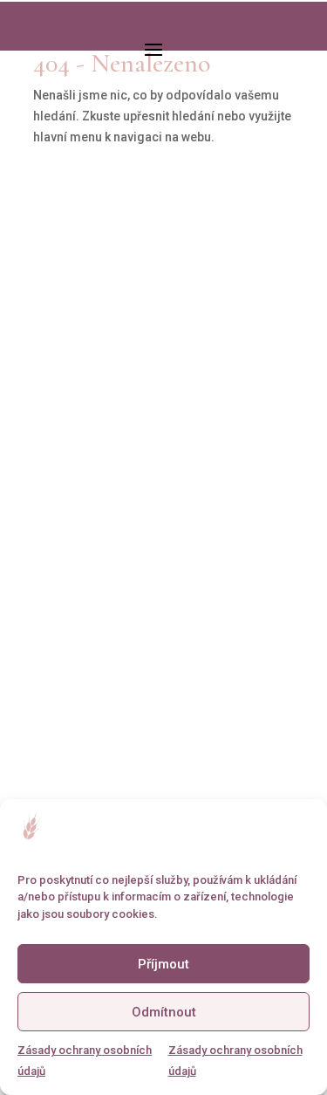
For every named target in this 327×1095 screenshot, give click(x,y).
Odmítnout (164, 1012)
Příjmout (163, 964)
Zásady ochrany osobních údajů (84, 1061)
